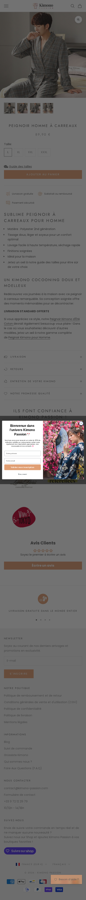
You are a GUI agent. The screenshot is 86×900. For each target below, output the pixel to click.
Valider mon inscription (22, 467)
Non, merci (22, 474)
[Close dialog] (81, 423)
